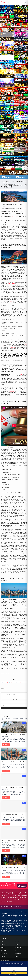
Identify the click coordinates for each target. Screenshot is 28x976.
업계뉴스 (7, 181)
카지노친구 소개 (4, 938)
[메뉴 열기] (25, 2)
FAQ (2, 941)
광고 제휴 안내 (17, 941)
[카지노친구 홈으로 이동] (5, 2)
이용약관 (2, 947)
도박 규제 (13, 347)
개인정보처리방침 (18, 947)
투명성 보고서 (17, 956)
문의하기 (16, 938)
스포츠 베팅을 (14, 216)
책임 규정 (16, 950)
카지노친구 (3, 181)
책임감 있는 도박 (18, 953)
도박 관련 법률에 (11, 283)
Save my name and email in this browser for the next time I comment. (14, 699)
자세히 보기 (5, 744)
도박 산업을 (19, 374)
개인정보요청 (3, 950)
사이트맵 (16, 944)
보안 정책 (3, 956)
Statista (10, 301)
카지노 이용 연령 (4, 953)
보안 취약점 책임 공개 (5, 944)
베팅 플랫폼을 (12, 391)
